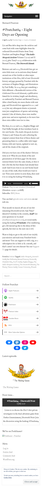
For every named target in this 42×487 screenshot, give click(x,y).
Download (31, 187)
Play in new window (17, 187)
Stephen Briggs (28, 262)
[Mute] (30, 183)
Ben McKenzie (12, 259)
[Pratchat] (21, 7)
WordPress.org (8, 459)
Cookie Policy (8, 477)
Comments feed (9, 456)
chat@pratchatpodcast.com (13, 220)
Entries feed (7, 452)
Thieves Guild (12, 267)
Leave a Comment (30, 40)
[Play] (5, 183)
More (17, 193)
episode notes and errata (22, 199)
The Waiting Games (11, 387)
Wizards (33, 267)
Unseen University (24, 267)
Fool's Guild (17, 262)
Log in (5, 448)
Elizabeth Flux (7, 262)
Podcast (12, 257)
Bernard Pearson (23, 259)
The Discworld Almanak (28, 265)
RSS (12, 193)
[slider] (35, 183)
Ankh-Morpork (26, 257)
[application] (21, 183)
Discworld (32, 259)
